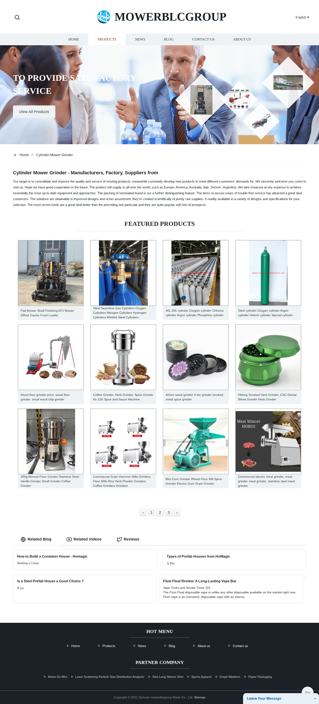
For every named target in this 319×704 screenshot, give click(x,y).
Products (107, 39)
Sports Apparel (201, 676)
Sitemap (199, 697)
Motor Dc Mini (57, 676)
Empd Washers (229, 676)
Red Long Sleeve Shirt (167, 676)
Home (73, 39)
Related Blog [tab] (39, 539)
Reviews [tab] (131, 539)
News (140, 39)
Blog (169, 39)
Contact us (203, 39)
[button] (17, 17)
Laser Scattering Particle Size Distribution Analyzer (109, 676)
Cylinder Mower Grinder (54, 155)
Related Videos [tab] (88, 539)
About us (242, 39)
